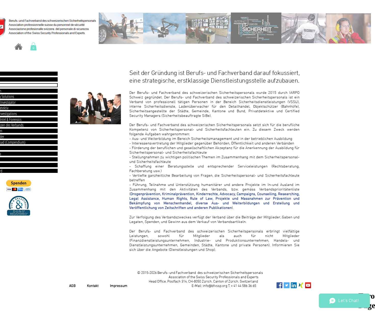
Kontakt (92, 286)
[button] (33, 46)
